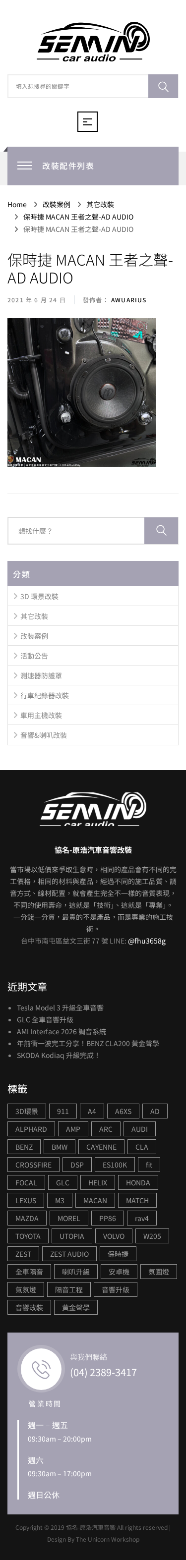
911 (63, 1111)
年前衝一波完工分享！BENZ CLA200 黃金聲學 (88, 1043)
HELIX (97, 1182)
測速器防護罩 (41, 675)
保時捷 (118, 1254)
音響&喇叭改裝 (43, 735)
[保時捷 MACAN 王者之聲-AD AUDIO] (81, 393)
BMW (59, 1147)
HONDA (138, 1182)
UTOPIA (72, 1236)
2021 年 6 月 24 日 (36, 299)
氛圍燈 (158, 1272)
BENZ (24, 1147)
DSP (77, 1165)
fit (149, 1165)
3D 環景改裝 (39, 596)
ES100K (115, 1165)
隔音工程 (69, 1289)
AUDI (139, 1129)
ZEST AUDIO (69, 1254)
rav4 (142, 1218)
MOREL (69, 1218)
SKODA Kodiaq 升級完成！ (59, 1055)
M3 (59, 1200)
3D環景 (26, 1111)
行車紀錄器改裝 (44, 695)
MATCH (137, 1200)
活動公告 (34, 656)
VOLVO (113, 1236)
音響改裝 (29, 1307)
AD (155, 1111)
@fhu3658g (147, 941)
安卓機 (119, 1272)
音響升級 (115, 1289)
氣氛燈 (25, 1289)
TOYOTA (28, 1236)
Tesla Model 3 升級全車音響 (60, 1007)
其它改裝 (34, 616)
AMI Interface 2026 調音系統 (61, 1031)
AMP (73, 1129)
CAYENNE (101, 1147)
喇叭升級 (76, 1272)
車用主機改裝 (41, 715)
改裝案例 (34, 636)
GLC (62, 1182)
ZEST (23, 1254)
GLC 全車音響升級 (45, 1019)
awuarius (128, 299)
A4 (92, 1111)
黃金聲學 (76, 1307)
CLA (141, 1147)
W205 (152, 1236)
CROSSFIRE (33, 1165)
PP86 (107, 1218)
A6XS (123, 1111)
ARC (106, 1129)
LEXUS (25, 1200)
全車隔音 (29, 1272)
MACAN (95, 1200)
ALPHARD (31, 1129)
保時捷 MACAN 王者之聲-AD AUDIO (90, 268)
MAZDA (27, 1218)
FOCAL (26, 1182)
